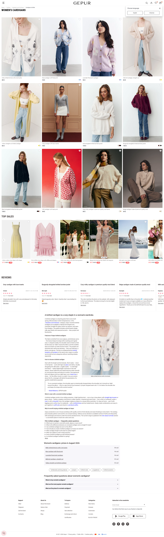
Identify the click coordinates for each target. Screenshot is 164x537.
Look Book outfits (73, 405)
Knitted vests (84, 470)
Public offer (80, 534)
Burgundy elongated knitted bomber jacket (56, 284)
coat (46, 401)
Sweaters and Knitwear (52, 322)
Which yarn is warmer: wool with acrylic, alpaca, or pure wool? (64, 423)
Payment (67, 507)
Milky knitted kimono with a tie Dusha (56, 447)
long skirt (56, 401)
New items (91, 504)
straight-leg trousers (111, 397)
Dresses (90, 507)
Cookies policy (89, 534)
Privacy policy (72, 534)
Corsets (90, 514)
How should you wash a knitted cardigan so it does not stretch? (64, 429)
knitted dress (77, 403)
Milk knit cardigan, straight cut (54, 459)
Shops (42, 510)
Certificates (68, 517)
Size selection (68, 510)
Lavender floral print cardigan (54, 455)
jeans (67, 365)
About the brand (45, 504)
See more (6, 303)
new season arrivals (108, 415)
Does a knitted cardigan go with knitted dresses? (60, 434)
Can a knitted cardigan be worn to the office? (59, 427)
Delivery (67, 504)
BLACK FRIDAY (92, 517)
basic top (73, 374)
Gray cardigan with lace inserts (13, 284)
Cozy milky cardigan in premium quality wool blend (98, 284)
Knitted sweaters (108, 470)
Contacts (21, 514)
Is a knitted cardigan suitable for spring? (58, 436)
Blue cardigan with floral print (54, 451)
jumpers (55, 352)
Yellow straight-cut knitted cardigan (56, 463)
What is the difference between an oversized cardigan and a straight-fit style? (68, 425)
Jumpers (73, 470)
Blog (42, 514)
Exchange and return (71, 514)
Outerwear (91, 510)
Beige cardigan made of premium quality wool (134, 284)
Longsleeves (95, 470)
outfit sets (57, 405)
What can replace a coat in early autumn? (58, 432)
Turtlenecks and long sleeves (59, 470)
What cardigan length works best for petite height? (61, 430)
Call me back (22, 510)
